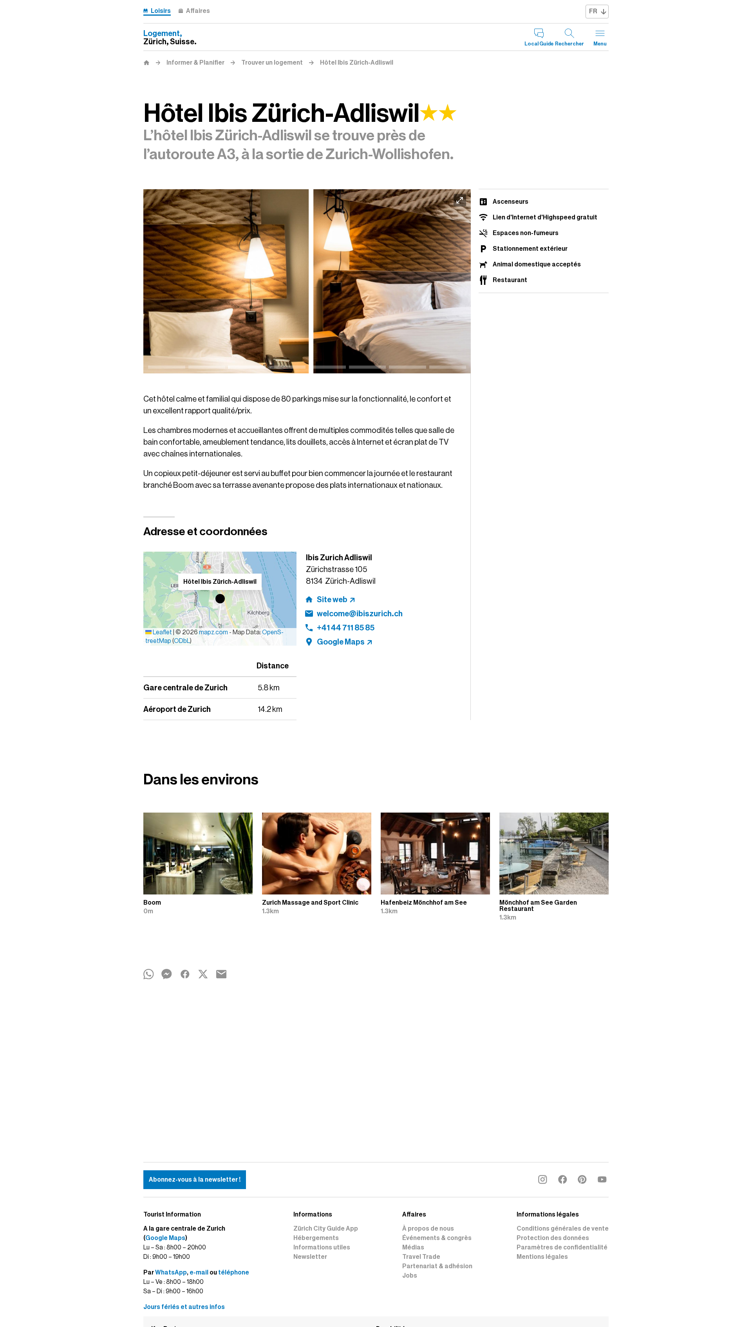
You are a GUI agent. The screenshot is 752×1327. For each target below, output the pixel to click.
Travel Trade (421, 1257)
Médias (413, 1247)
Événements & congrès (437, 1238)
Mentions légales (542, 1257)
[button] (220, 598)
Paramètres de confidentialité (562, 1247)
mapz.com (214, 632)
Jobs (409, 1276)
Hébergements (316, 1238)
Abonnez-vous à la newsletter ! (194, 1180)
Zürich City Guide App (325, 1229)
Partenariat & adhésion (437, 1266)
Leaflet (162, 632)
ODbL (182, 641)
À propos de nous (428, 1229)
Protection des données (553, 1238)
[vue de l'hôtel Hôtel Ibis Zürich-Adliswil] (307, 281)
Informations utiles (321, 1247)
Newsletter (310, 1257)
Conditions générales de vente (563, 1229)
